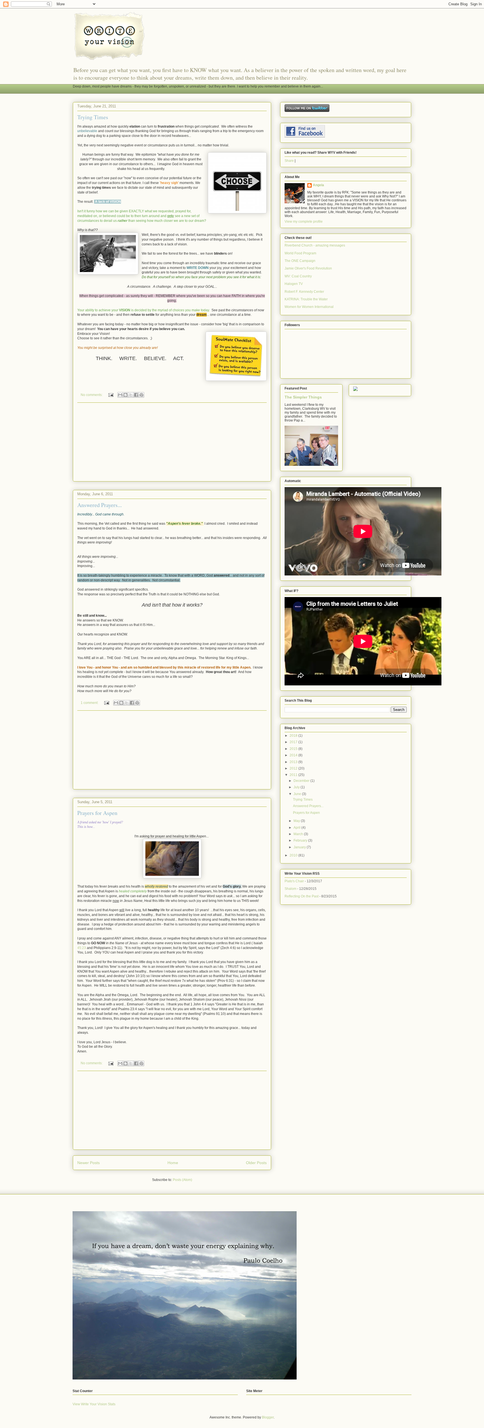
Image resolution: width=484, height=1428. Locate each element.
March (299, 834)
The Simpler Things (303, 397)
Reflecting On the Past (301, 896)
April (297, 828)
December (302, 781)
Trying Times (92, 117)
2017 (294, 742)
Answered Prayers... (99, 505)
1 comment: (90, 703)
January (300, 847)
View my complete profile (304, 222)
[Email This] (120, 395)
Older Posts (256, 1162)
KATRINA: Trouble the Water (306, 299)
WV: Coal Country (298, 276)
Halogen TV (294, 284)
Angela (318, 185)
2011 (294, 775)
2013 (294, 762)
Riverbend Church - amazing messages (315, 245)
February (301, 840)
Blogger (268, 1417)
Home (172, 1162)
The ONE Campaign (300, 261)
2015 (294, 749)
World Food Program (300, 253)
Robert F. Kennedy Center (304, 292)
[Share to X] (131, 395)
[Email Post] (110, 395)
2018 (294, 736)
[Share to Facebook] (136, 395)
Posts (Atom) (182, 1180)
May (297, 821)
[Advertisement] (172, 442)
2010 (294, 855)
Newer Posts (88, 1162)
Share (289, 161)
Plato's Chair (294, 881)
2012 (294, 768)
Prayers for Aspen (97, 813)
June (298, 794)
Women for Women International (309, 307)
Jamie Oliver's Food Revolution (308, 268)
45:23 (81, 948)
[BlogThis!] (125, 395)
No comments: (92, 395)
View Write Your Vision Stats (94, 1404)
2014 (294, 755)
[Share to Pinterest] (141, 395)
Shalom (290, 889)
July (297, 787)
